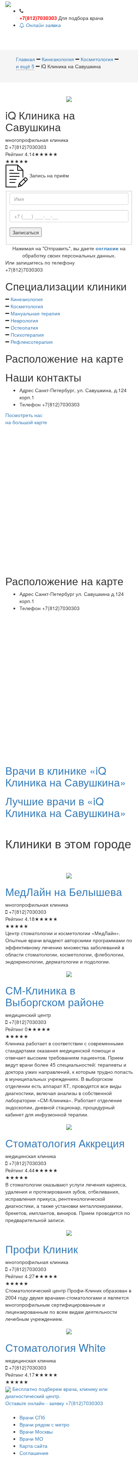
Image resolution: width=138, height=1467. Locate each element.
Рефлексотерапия (32, 341)
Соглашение (33, 1452)
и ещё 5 (25, 66)
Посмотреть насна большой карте (26, 418)
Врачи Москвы (36, 1431)
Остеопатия (24, 327)
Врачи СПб (32, 1417)
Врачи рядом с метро (44, 1424)
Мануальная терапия (35, 313)
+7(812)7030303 (38, 17)
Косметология (27, 306)
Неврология (24, 320)
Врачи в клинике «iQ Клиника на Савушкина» (65, 776)
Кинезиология (27, 299)
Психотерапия (27, 334)
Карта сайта (33, 1445)
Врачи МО (31, 1438)
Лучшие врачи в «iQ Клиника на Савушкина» (65, 806)
